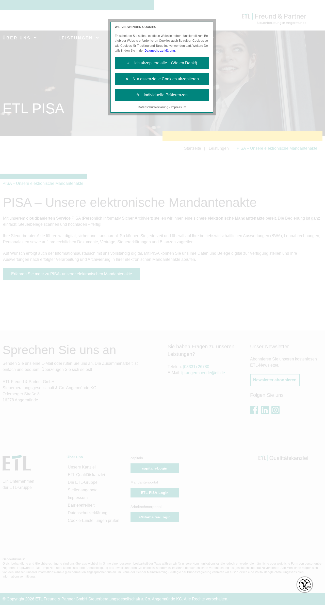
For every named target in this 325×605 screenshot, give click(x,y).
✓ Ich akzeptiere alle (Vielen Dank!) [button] (162, 63)
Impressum (178, 107)
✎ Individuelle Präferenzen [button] (162, 95)
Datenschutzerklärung (159, 50)
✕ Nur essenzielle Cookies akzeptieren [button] (162, 79)
